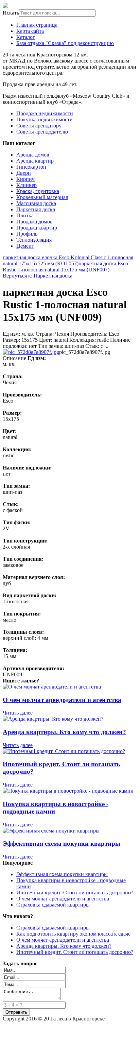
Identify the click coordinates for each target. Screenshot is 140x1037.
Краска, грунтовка (37, 191)
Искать (11, 13)
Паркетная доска (35, 209)
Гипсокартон (31, 167)
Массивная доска (36, 203)
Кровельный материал (42, 197)
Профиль (26, 234)
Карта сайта (30, 31)
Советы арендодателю (42, 132)
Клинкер (26, 185)
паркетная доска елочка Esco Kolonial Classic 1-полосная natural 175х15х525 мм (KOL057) (68, 260)
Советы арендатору (39, 125)
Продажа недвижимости (44, 113)
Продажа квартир (36, 228)
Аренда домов (32, 155)
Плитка (25, 215)
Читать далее (18, 713)
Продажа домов (34, 221)
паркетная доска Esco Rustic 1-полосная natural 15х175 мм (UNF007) (65, 266)
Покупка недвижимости (44, 119)
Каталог (25, 37)
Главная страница (36, 25)
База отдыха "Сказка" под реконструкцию (65, 43)
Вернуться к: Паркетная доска (37, 276)
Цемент (25, 246)
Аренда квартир (35, 161)
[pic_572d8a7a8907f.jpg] (31, 352)
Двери (23, 173)
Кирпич (25, 179)
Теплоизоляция (34, 240)
